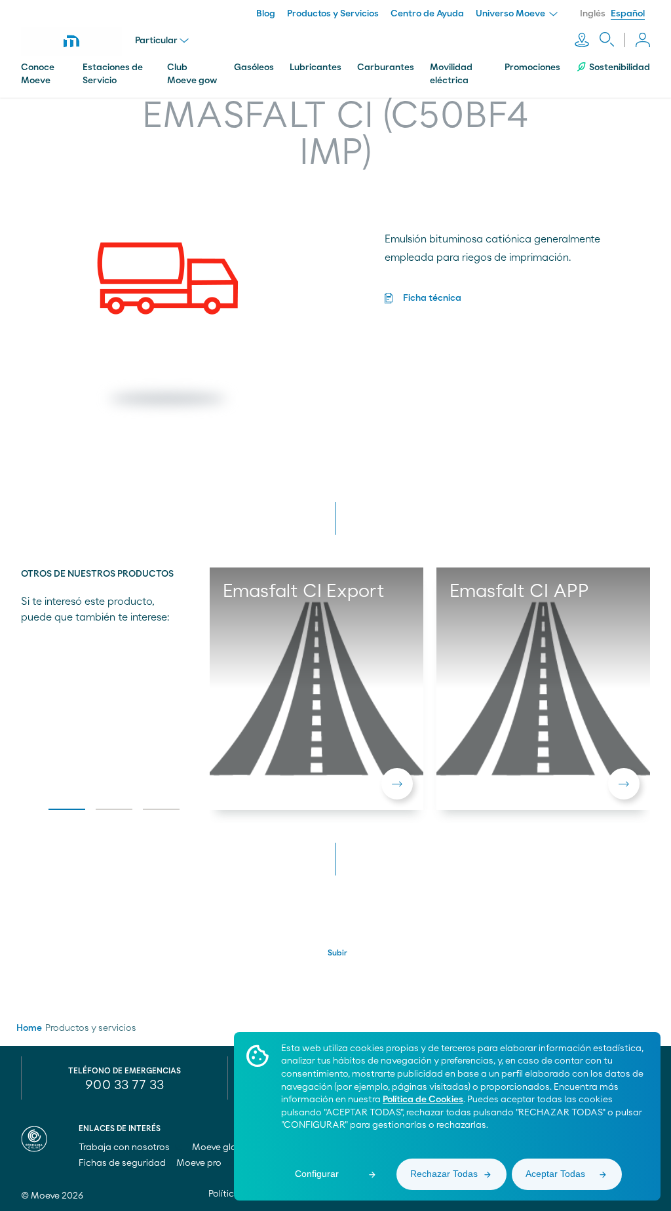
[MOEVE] (71, 41)
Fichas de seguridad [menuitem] (122, 1163)
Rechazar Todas (444, 1173)
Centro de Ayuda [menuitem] (427, 13)
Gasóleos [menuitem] (254, 67)
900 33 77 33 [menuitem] (124, 1085)
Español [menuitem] (628, 13)
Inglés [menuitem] (592, 13)
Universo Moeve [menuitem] (511, 13)
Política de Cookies (423, 1099)
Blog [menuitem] (265, 13)
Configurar (317, 1173)
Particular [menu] (156, 40)
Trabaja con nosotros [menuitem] (125, 1147)
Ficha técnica (432, 298)
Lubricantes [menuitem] (315, 67)
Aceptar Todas (555, 1173)
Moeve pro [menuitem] (199, 1163)
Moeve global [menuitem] (222, 1147)
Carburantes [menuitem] (385, 67)
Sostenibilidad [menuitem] (619, 67)
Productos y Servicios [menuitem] (333, 13)
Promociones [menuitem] (532, 67)
